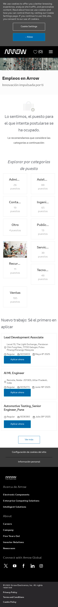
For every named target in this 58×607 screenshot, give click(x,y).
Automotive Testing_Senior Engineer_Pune (22, 408)
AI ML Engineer (14, 373)
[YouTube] (14, 566)
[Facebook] (23, 566)
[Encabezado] (15, 52)
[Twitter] (6, 566)
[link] (29, 478)
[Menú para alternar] (51, 52)
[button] (29, 27)
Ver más (29, 440)
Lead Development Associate (24, 337)
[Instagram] (41, 566)
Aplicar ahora (17, 360)
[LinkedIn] (32, 566)
